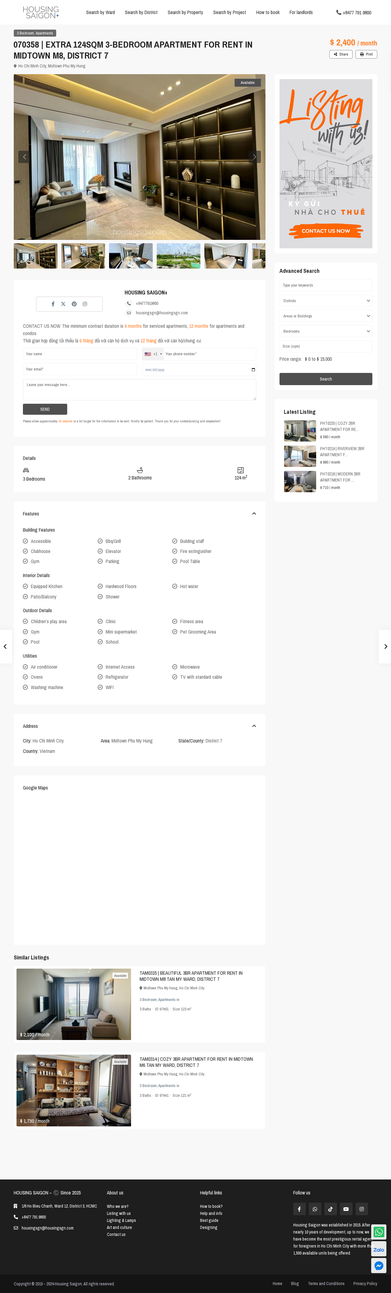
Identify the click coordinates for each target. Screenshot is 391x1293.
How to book (268, 12)
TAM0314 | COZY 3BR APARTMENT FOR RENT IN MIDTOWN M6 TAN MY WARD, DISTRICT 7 (196, 1062)
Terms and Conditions (326, 1283)
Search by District (141, 12)
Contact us (116, 1234)
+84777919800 (147, 303)
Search (326, 379)
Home (277, 1283)
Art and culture (119, 1227)
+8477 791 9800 (357, 12)
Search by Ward (100, 12)
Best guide (209, 1220)
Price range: (291, 359)
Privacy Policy (365, 1283)
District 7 (214, 740)
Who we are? (118, 1206)
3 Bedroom (25, 33)
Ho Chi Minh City (32, 66)
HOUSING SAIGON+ (146, 292)
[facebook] (299, 1209)
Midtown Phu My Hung (67, 66)
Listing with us (119, 1213)
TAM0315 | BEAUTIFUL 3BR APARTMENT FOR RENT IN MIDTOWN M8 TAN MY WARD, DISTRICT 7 (191, 976)
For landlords (301, 12)
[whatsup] (315, 1209)
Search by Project (229, 12)
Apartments (44, 33)
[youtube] (346, 1209)
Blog (295, 1283)
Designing (208, 1227)
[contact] (378, 1265)
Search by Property (185, 12)
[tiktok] (330, 1209)
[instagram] (362, 1209)
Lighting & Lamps (121, 1220)
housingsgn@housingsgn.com (162, 313)
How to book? (211, 1206)
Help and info (211, 1213)
